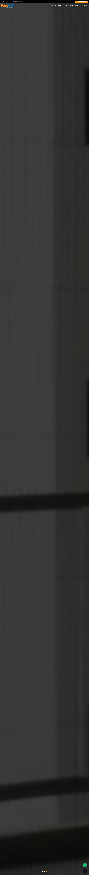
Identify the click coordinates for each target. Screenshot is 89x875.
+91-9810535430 (6, 1)
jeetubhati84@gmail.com (18, 1)
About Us (50, 6)
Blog (76, 6)
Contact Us (84, 6)
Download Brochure (82, 1)
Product (58, 6)
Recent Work (68, 6)
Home (43, 6)
